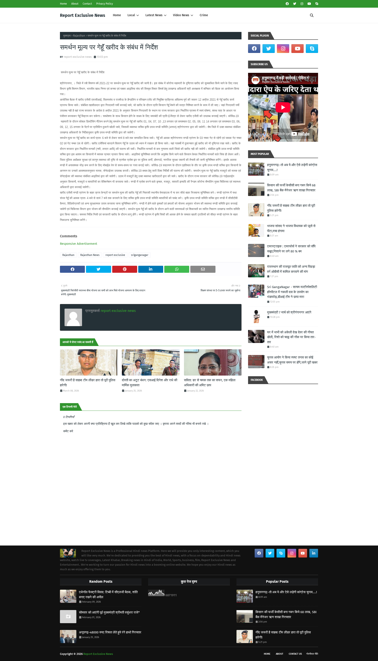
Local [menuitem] (131, 15)
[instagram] (301, 4)
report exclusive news (78, 56)
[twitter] (294, 4)
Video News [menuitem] (181, 15)
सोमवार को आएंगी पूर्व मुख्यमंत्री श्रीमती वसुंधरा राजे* (109, 612)
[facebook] (287, 4)
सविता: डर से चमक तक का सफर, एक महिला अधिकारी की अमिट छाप (209, 382)
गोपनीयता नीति (312, 653)
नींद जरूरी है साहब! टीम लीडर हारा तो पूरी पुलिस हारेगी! (87, 382)
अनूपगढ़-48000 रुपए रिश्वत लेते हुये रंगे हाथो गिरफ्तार (110, 632)
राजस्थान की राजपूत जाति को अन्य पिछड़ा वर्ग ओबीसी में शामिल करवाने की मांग (291, 269)
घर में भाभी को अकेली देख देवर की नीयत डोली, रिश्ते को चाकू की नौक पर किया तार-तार (291, 337)
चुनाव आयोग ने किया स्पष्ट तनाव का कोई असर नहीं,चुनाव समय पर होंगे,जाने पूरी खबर (292, 359)
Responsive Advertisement (78, 244)
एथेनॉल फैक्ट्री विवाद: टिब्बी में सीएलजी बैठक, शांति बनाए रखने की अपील (108, 594)
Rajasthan (79, 35)
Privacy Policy (104, 3)
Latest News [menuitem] (154, 15)
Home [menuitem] (117, 15)
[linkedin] (313, 553)
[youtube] (309, 4)
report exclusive (115, 255)
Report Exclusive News (82, 15)
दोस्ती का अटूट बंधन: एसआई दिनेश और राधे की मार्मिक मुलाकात (149, 382)
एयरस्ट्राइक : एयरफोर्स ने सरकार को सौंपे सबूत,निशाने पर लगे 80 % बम (291, 248)
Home (63, 3)
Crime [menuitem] (204, 15)
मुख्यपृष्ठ (67, 35)
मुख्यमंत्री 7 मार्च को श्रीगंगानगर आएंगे (289, 312)
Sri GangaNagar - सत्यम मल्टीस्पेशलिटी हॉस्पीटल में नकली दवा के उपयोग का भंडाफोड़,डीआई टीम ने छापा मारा (292, 292)
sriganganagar (139, 255)
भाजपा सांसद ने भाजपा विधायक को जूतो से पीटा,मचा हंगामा (291, 228)
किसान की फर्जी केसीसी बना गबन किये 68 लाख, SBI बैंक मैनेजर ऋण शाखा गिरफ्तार (291, 187)
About (74, 3)
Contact (87, 3)
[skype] (316, 4)
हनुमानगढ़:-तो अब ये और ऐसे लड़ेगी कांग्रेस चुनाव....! (292, 167)
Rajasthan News (90, 255)
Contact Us (295, 653)
